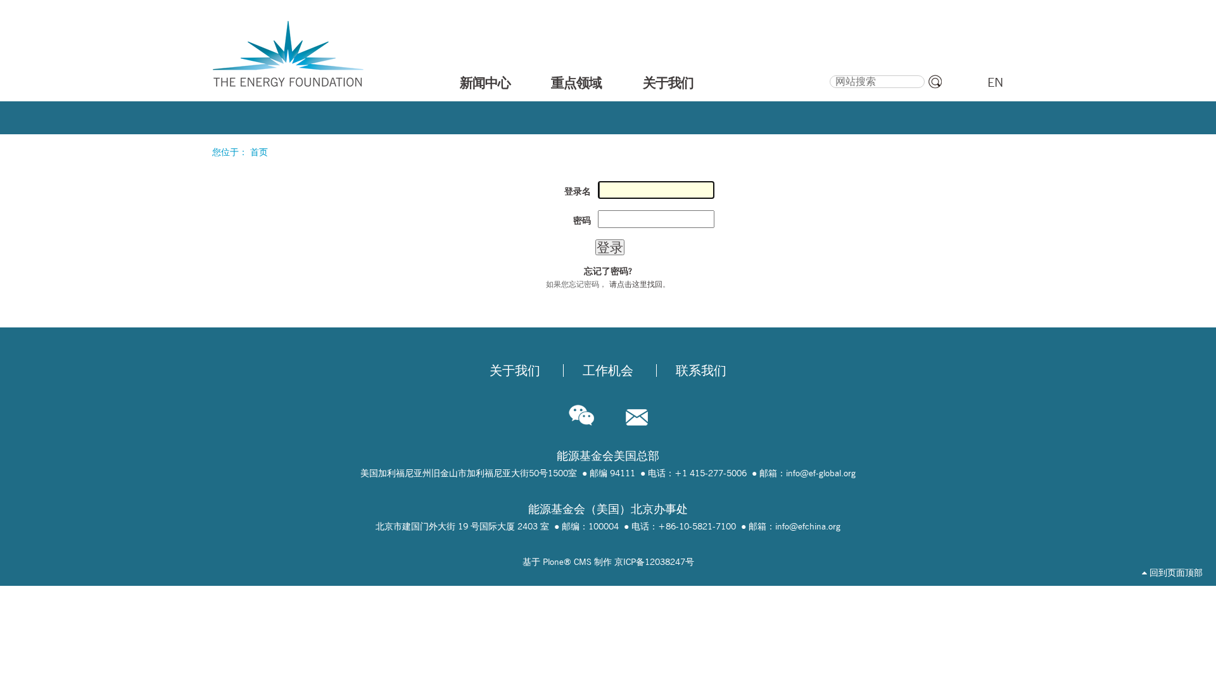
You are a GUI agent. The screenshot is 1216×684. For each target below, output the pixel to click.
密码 (582, 220)
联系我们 (701, 370)
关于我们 (668, 82)
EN (995, 82)
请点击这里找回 (635, 284)
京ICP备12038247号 (654, 561)
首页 (259, 152)
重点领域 (576, 82)
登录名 (577, 191)
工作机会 (608, 370)
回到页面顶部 (1175, 572)
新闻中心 (485, 82)
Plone (553, 561)
